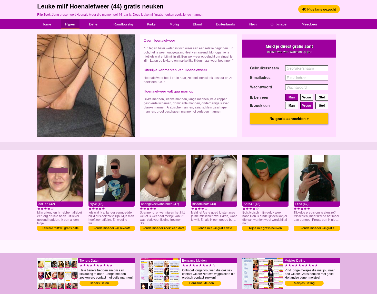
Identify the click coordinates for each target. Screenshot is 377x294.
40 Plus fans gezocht (319, 9)
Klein (253, 24)
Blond (197, 24)
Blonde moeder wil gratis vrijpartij (317, 228)
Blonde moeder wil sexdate (112, 228)
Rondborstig (123, 24)
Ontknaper (279, 24)
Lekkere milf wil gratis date (60, 228)
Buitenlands (225, 24)
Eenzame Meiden (201, 283)
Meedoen (309, 24)
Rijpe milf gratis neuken (265, 228)
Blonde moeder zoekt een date (163, 228)
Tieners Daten (99, 283)
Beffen (94, 24)
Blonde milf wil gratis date (214, 228)
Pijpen (70, 24)
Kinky (151, 24)
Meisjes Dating (304, 283)
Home (46, 24)
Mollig (174, 24)
